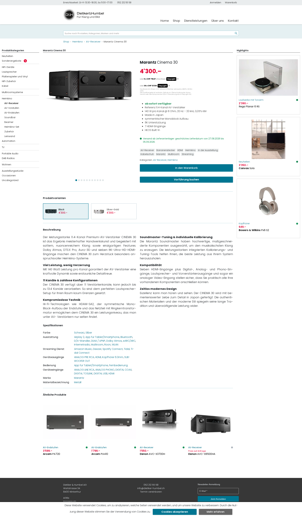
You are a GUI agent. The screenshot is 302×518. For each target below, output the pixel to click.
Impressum (69, 501)
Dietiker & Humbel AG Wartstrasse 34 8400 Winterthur (75, 488)
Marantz (148, 62)
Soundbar (10, 117)
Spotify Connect (113, 349)
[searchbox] (147, 33)
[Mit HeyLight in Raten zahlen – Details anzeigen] (178, 79)
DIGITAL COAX (123, 370)
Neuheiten (7, 56)
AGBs (66, 497)
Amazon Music (83, 349)
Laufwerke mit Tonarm (251, 100)
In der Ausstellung (208, 150)
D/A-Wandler (82, 341)
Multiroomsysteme (12, 92)
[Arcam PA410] (113, 434)
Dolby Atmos (114, 341)
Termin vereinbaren (151, 491)
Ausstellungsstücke (12, 170)
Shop (176, 21)
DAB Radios (8, 158)
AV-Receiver (11, 103)
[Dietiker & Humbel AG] (110, 15)
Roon (107, 344)
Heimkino (7, 98)
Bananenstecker (166, 150)
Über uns (217, 21)
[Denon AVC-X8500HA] (210, 434)
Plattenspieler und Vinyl (15, 76)
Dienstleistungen (195, 21)
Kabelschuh (147, 154)
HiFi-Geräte (8, 67)
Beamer (8, 122)
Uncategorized (10, 180)
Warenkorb (231, 2)
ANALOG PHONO (104, 370)
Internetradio (82, 344)
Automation (8, 141)
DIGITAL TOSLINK (83, 373)
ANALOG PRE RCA (84, 357)
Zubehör (9, 131)
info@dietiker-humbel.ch (151, 488)
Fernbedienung (118, 365)
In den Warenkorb (186, 168)
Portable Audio (10, 153)
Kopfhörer (244, 223)
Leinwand (9, 136)
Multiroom (173, 154)
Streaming (187, 154)
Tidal (127, 349)
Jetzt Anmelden (218, 499)
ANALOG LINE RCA (84, 370)
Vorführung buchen (186, 179)
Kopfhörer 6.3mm (112, 357)
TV (3, 147)
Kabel (5, 86)
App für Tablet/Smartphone (102, 337)
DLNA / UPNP (98, 341)
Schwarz (79, 332)
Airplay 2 (79, 337)
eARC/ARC (129, 341)
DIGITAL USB (100, 373)
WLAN (115, 344)
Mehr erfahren (215, 512)
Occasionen (9, 175)
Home (164, 21)
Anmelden (215, 2)
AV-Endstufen (11, 112)
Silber (89, 332)
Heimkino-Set (11, 126)
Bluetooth (126, 337)
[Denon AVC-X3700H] (162, 434)
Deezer (97, 349)
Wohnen (6, 164)
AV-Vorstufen (11, 108)
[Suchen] (235, 33)
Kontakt (233, 21)
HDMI (180, 150)
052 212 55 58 (124, 2)
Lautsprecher (9, 71)
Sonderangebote (11, 60)
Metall (77, 382)
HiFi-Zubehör (9, 81)
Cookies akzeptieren (174, 512)
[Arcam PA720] (65, 434)
